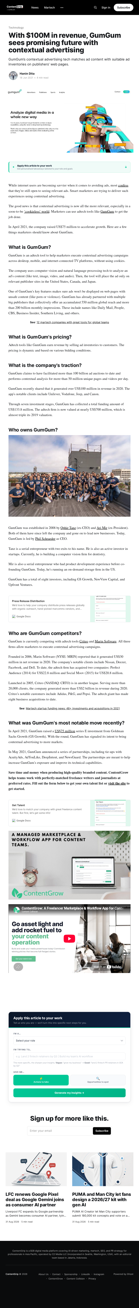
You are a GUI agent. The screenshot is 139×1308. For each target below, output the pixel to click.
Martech (49, 7)
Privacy (92, 1278)
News (35, 7)
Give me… (18, 1072)
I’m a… (17, 1033)
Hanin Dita (27, 73)
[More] (61, 7)
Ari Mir (102, 527)
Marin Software (105, 641)
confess (123, 185)
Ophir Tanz (68, 527)
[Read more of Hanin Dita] (13, 75)
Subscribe (123, 7)
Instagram (99, 1274)
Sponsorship (70, 1274)
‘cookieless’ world (36, 211)
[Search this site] (95, 7)
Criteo (84, 641)
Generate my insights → (69, 1092)
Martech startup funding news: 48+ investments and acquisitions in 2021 (73, 708)
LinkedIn (85, 1274)
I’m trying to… (22, 1049)
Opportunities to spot (98, 1080)
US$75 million (65, 731)
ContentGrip (12, 1274)
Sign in (106, 7)
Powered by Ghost (123, 1274)
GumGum (107, 211)
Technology (16, 27)
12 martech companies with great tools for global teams (73, 322)
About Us (43, 1274)
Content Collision (76, 1278)
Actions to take (41, 1080)
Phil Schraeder (45, 538)
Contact (56, 1274)
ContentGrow (55, 1278)
